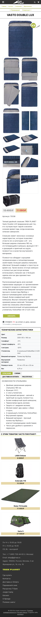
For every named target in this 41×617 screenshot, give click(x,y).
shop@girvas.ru (14, 558)
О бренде (6, 599)
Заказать (11, 316)
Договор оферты (22, 612)
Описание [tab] (6, 373)
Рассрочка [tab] (27, 377)
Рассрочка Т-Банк (10, 589)
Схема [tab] (17, 373)
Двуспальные (28, 6)
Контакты (7, 579)
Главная (4, 6)
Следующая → (26, 10)
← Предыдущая (15, 10)
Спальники (18, 6)
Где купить (7, 575)
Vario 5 (20, 531)
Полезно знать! (9, 602)
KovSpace (20, 614)
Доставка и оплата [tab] (10, 377)
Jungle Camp (8, 592)
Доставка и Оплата (11, 582)
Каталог (10, 6)
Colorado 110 (20, 481)
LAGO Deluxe (20, 456)
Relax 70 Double (20, 506)
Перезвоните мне (10, 585)
